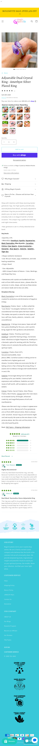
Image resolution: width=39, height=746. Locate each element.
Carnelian (29, 243)
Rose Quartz (14, 249)
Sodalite (31, 249)
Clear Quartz (12, 246)
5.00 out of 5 (25, 434)
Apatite (22, 240)
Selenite (23, 249)
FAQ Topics (7, 640)
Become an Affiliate (10, 631)
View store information (11, 173)
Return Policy (8, 590)
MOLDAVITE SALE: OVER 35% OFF (19, 11)
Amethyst (14, 240)
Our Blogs (7, 621)
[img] (6, 462)
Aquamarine (30, 240)
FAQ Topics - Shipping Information (18, 427)
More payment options (19, 160)
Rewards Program (10, 626)
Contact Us (8, 599)
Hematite (5, 249)
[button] (2, 21)
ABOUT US (7, 617)
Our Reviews (8, 635)
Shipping (4, 97)
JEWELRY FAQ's (9, 595)
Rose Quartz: (6, 306)
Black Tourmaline (8, 243)
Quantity (4, 138)
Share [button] (6, 73)
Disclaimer (7, 604)
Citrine (4, 246)
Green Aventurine (25, 246)
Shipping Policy (9, 585)
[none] (5, 109)
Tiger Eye (5, 252)
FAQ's (6, 581)
